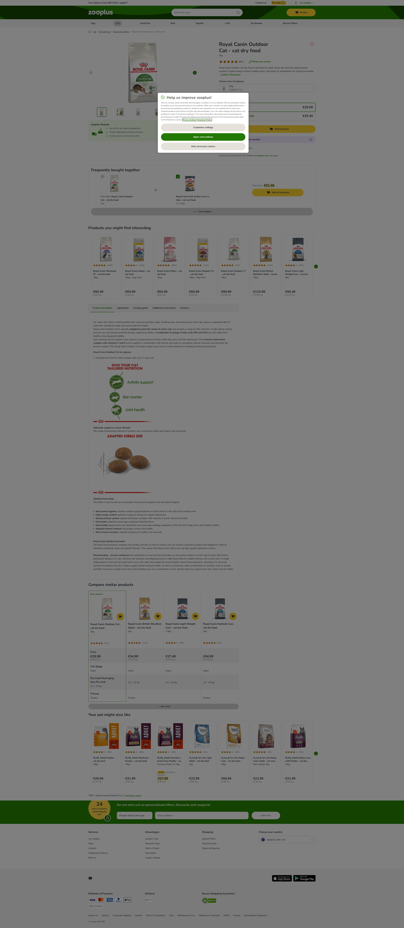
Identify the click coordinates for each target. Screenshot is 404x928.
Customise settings (203, 127)
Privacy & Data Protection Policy (197, 120)
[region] (203, 123)
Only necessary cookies (203, 146)
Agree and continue (203, 136)
